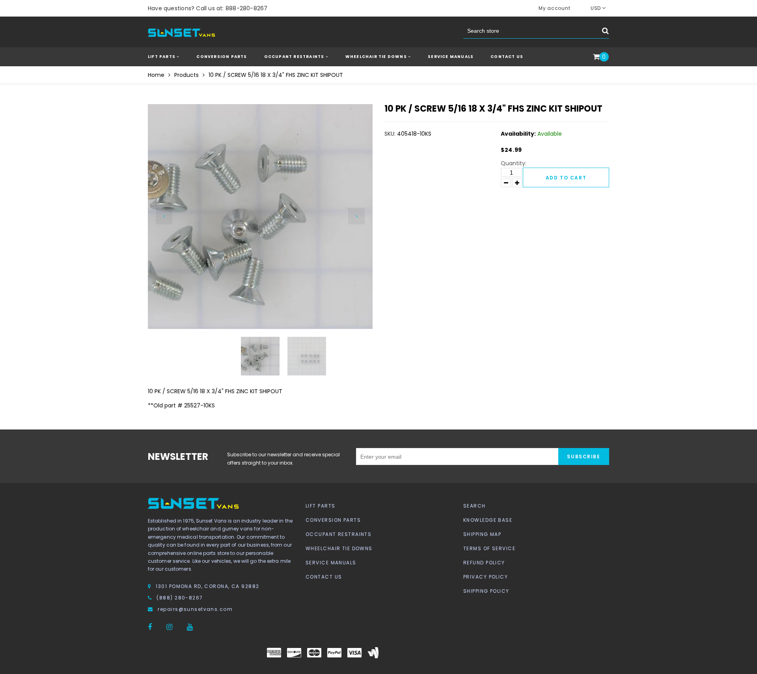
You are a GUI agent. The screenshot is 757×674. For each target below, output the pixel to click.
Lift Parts (320, 505)
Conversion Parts (333, 520)
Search (474, 505)
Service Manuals (451, 57)
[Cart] (596, 57)
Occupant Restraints (338, 534)
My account (554, 8)
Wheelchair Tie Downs (339, 548)
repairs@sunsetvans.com (195, 609)
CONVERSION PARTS (221, 57)
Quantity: (513, 163)
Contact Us (506, 57)
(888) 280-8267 (180, 597)
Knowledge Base (487, 520)
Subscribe (583, 456)
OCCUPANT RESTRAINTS (295, 57)
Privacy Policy (485, 576)
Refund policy (484, 562)
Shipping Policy (486, 591)
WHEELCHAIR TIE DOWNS (376, 57)
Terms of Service (489, 548)
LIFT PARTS (162, 57)
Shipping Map (482, 534)
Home (156, 75)
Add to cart (566, 177)
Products (186, 75)
